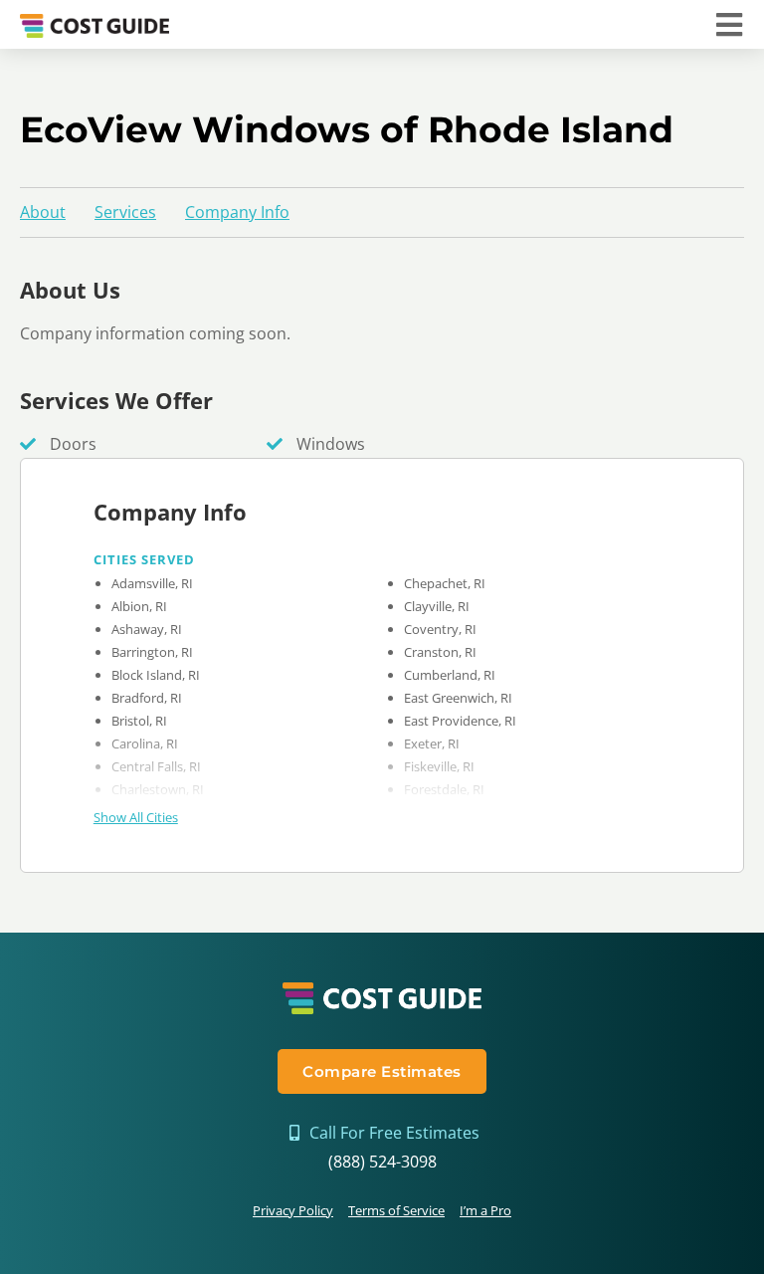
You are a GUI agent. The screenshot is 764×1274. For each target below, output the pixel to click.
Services (125, 212)
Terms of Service (396, 1210)
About (43, 212)
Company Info (237, 212)
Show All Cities (136, 817)
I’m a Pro (485, 1210)
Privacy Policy (293, 1210)
